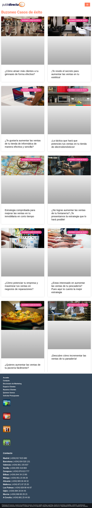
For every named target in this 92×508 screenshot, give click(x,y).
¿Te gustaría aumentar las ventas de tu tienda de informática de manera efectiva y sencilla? (23, 143)
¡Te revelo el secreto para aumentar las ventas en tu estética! (65, 74)
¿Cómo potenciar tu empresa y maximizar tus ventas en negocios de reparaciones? (21, 286)
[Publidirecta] (14, 4)
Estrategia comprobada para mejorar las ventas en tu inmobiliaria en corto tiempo (20, 213)
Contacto (6, 381)
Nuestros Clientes (9, 390)
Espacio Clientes (9, 387)
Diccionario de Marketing (12, 384)
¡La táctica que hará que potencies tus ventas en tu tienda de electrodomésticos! (69, 143)
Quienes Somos (9, 393)
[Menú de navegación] (87, 5)
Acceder (6, 378)
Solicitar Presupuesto (11, 396)
